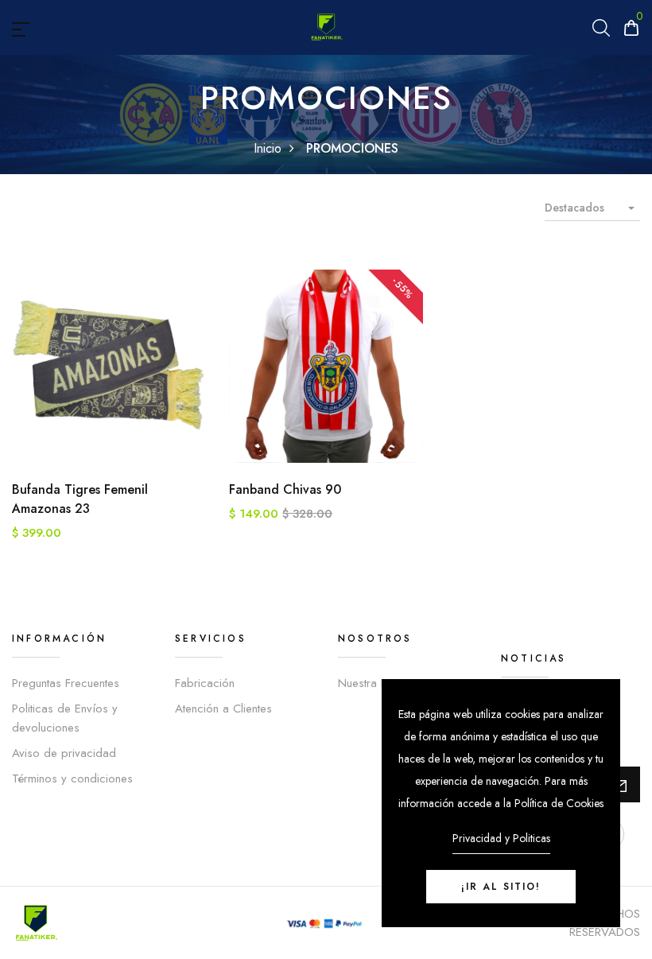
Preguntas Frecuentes (65, 683)
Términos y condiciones (72, 778)
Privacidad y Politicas (501, 838)
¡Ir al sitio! (501, 886)
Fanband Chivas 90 (285, 489)
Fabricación (205, 683)
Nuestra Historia (378, 683)
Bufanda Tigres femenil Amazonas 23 (80, 499)
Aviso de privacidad (64, 753)
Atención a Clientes (223, 708)
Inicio (267, 148)
